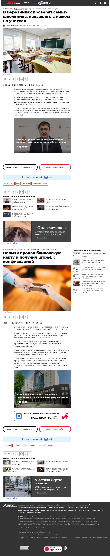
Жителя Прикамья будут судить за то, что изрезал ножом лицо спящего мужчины (57, 207)
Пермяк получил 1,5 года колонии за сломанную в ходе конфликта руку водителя (41, 396)
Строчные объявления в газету (77, 507)
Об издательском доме (26, 505)
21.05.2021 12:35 (8, 9)
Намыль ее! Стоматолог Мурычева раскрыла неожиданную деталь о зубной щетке (93, 276)
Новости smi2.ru (10, 243)
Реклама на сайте (53, 505)
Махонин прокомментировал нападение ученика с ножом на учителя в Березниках (40, 140)
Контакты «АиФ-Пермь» (56, 507)
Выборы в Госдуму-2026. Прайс (28, 510)
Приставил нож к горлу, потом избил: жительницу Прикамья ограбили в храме (22, 207)
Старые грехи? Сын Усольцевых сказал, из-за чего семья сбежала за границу (94, 290)
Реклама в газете (68, 505)
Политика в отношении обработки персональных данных (34, 532)
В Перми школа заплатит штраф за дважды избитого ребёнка (57, 462)
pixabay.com (7, 74)
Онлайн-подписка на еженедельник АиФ (32, 507)
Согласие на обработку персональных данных (31, 531)
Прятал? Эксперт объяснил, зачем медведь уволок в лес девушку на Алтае (93, 269)
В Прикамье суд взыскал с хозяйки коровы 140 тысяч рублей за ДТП (23, 469)
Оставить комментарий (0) (55, 167)
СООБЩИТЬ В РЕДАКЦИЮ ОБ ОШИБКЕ (30, 512)
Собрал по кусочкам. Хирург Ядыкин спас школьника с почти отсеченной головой (94, 254)
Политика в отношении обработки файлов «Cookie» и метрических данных (39, 534)
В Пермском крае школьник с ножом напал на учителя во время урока (57, 201)
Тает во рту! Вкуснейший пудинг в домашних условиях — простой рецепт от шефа (93, 283)
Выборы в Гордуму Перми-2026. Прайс (91, 510)
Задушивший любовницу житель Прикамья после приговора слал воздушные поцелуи (57, 469)
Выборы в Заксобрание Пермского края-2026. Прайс (58, 510)
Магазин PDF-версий (83, 505)
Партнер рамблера (37, 548)
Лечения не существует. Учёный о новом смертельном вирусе (93, 261)
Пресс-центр (41, 505)
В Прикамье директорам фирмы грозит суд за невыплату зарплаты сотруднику (23, 462)
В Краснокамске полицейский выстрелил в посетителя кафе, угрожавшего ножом (22, 214)
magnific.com (7, 312)
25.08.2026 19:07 (8, 249)
